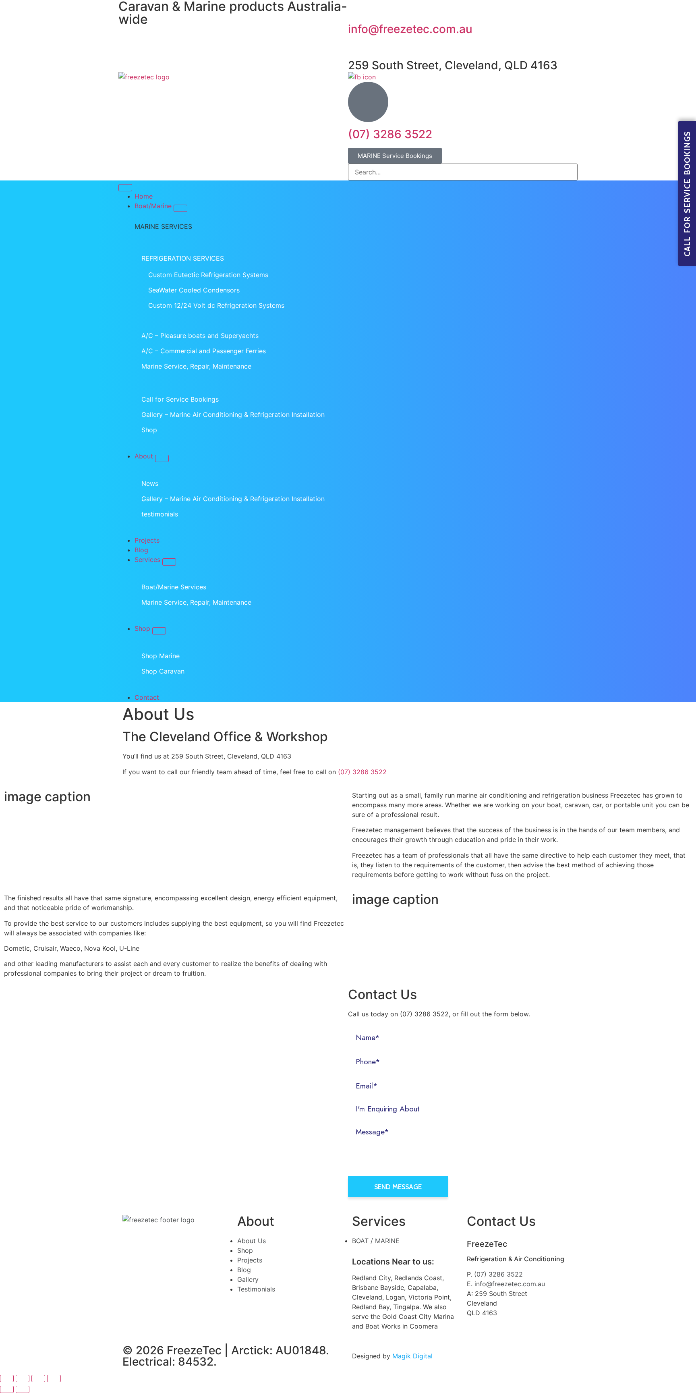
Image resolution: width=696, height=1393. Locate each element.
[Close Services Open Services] (169, 562)
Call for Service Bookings (180, 399)
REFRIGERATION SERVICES (182, 258)
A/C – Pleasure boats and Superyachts (200, 336)
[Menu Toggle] (125, 187)
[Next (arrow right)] (22, 1389)
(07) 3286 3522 (390, 134)
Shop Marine (160, 656)
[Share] (22, 1378)
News (149, 483)
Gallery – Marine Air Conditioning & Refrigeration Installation (233, 414)
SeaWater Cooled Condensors (194, 290)
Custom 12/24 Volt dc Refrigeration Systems (216, 305)
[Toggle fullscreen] (38, 1378)
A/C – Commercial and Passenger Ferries (203, 351)
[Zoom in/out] (54, 1378)
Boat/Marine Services (173, 587)
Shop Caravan (162, 671)
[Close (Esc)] (7, 1378)
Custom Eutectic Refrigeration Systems (208, 275)
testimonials (159, 514)
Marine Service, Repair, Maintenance (196, 366)
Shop (149, 430)
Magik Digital (411, 1356)
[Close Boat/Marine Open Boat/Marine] (180, 208)
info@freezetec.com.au (410, 29)
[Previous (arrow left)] (7, 1389)
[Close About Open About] (162, 458)
